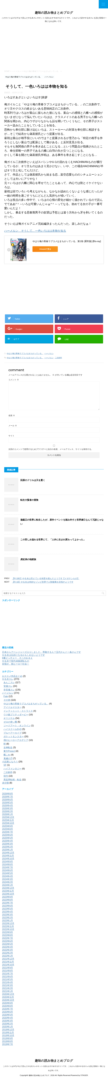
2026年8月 (7, 793)
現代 (6, 776)
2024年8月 (7, 864)
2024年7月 (7, 867)
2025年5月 (7, 838)
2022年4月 (7, 947)
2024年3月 (7, 879)
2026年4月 (7, 805)
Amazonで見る (45, 249)
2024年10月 (8, 858)
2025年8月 (7, 829)
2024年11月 (8, 855)
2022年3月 (7, 950)
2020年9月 (7, 1003)
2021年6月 (7, 976)
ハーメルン (49, 353)
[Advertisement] (54, 45)
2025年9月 (7, 826)
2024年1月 (7, 885)
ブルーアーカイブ (13, 733)
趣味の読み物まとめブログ (54, 12)
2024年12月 (8, 852)
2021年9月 (7, 967)
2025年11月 (8, 820)
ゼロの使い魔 (10, 722)
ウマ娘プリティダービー (16, 714)
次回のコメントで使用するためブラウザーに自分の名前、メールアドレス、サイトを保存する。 (50, 449)
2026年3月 (7, 808)
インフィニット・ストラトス (18, 711)
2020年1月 (7, 1026)
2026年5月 (7, 802)
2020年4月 (7, 1018)
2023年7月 (7, 903)
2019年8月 (7, 1041)
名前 (11, 415)
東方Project (9, 751)
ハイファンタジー (13, 768)
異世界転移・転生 (13, 779)
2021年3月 (7, 985)
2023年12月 (8, 888)
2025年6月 (7, 835)
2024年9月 (7, 861)
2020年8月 (7, 1006)
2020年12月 (8, 994)
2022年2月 (7, 953)
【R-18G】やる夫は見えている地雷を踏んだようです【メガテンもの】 (45, 578)
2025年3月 (7, 844)
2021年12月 (8, 959)
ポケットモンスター (14, 736)
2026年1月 (7, 814)
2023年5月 (7, 908)
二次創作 (58, 358)
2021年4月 (7, 982)
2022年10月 (8, 929)
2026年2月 (7, 811)
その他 (7, 700)
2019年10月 (8, 1035)
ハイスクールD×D (13, 729)
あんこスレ (9, 682)
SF (5, 765)
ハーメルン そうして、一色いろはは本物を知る (35, 230)
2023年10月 (8, 894)
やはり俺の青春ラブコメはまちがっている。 (25, 353)
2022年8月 (7, 935)
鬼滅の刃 (8, 758)
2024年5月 (7, 873)
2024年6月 (7, 870)
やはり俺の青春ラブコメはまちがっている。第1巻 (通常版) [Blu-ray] (66, 241)
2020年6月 (7, 1012)
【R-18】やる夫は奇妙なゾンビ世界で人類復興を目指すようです (42, 582)
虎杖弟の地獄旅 (28, 559)
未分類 (5, 783)
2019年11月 (8, 1032)
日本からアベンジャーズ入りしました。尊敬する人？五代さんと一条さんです (41, 652)
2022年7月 (7, 938)
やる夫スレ (7, 679)
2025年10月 (8, 823)
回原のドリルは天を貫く (32, 480)
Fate (6, 696)
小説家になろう (10, 761)
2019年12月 (8, 1029)
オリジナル (9, 718)
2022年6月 (7, 941)
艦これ (7, 755)
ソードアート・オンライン (17, 725)
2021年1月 (7, 991)
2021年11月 (8, 962)
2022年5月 (7, 944)
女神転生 (8, 747)
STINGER (84, 1075)
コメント (13, 380)
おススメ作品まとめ (12, 676)
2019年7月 (7, 1044)
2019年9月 (7, 1038)
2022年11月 (8, 926)
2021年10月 (8, 964)
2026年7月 (7, 796)
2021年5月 (7, 979)
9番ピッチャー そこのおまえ (17, 658)
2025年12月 (8, 817)
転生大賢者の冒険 (29, 500)
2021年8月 (7, 970)
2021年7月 (7, 973)
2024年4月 (7, 876)
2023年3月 (7, 914)
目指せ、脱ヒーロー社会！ (15, 664)
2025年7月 (7, 832)
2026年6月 (7, 799)
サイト (11, 436)
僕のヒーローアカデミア (16, 740)
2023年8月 (7, 900)
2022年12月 (8, 923)
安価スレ (8, 686)
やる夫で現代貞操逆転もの (15, 661)
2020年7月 (7, 1009)
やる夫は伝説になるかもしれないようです (23, 655)
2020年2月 (7, 1023)
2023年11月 (8, 891)
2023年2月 (7, 917)
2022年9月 (7, 932)
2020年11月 (8, 997)
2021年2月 (7, 988)
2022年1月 (7, 956)
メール (12, 425)
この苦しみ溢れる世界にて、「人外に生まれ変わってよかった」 (53, 539)
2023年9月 (7, 897)
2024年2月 (7, 882)
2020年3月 (7, 1021)
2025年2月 (7, 847)
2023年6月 (7, 906)
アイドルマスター (13, 707)
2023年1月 (7, 920)
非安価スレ (9, 690)
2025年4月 (7, 841)
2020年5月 (7, 1015)
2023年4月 (7, 911)
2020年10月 (8, 1000)
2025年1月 (7, 849)
